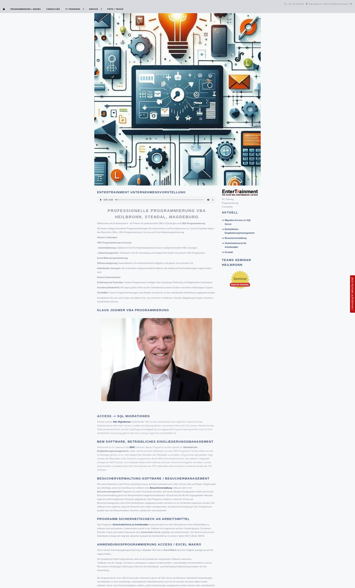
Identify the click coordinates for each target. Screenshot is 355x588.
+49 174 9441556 (296, 4)
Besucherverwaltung (236, 238)
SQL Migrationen (122, 421)
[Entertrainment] (4, 9)
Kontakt (229, 252)
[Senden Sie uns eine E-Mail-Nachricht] (350, 4)
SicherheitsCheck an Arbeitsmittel (130, 524)
